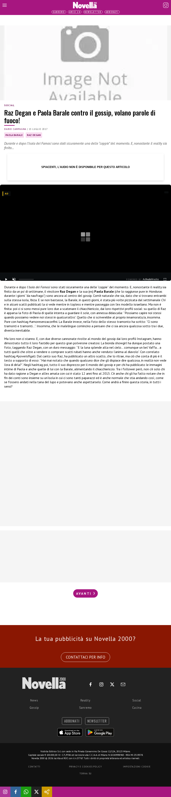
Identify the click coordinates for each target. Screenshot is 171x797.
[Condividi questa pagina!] (47, 792)
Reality (85, 700)
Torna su (85, 773)
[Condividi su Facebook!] (15, 792)
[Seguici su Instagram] (5, 792)
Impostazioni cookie (136, 766)
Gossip (34, 708)
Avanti (84, 593)
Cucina (137, 708)
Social (9, 105)
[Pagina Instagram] (166, 5)
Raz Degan (34, 135)
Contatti (34, 766)
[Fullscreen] (164, 279)
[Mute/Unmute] (14, 279)
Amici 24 (74, 12)
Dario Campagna (15, 129)
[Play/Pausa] (6, 279)
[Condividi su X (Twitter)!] (36, 792)
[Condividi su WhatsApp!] (26, 792)
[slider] (26, 279)
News (34, 700)
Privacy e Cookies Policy (85, 766)
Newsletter (92, 12)
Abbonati (112, 12)
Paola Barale (14, 135)
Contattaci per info (85, 657)
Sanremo (59, 12)
